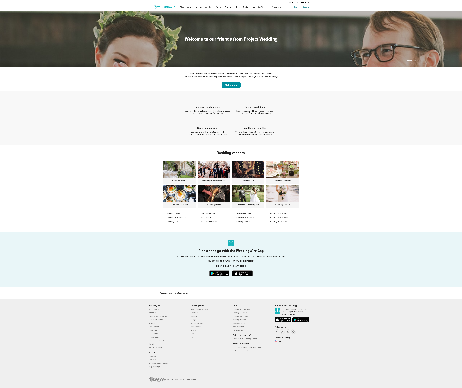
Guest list (194, 316)
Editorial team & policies (158, 316)
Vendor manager (197, 323)
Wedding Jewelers (243, 221)
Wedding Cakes (173, 213)
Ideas (237, 7)
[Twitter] (282, 331)
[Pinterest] (288, 331)
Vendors (209, 7)
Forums (218, 7)
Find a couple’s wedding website (245, 339)
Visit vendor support (240, 351)
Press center (154, 327)
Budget (193, 320)
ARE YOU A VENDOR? (300, 3)
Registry (246, 7)
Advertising (153, 330)
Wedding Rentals (208, 213)
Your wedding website (199, 309)
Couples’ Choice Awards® (159, 363)
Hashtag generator (240, 313)
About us (152, 313)
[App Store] (283, 322)
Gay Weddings (154, 367)
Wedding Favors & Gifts (279, 213)
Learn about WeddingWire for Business (247, 347)
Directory (152, 356)
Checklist (194, 313)
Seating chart (196, 327)
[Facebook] (277, 331)
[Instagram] (293, 331)
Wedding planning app (241, 309)
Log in (297, 7)
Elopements (276, 7)
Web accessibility (155, 347)
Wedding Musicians (243, 213)
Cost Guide (195, 334)
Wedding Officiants (175, 221)
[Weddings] (164, 7)
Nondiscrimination (156, 320)
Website (261, 7)
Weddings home (155, 309)
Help (193, 337)
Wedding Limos (207, 217)
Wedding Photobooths (279, 217)
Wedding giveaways (240, 316)
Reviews (152, 360)
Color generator (239, 323)
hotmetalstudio (410, 60)
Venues (199, 7)
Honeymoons (238, 330)
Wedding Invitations (209, 221)
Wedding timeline (239, 320)
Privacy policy (154, 337)
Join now (305, 7)
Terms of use (154, 334)
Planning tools (186, 7)
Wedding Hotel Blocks (279, 221)
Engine (193, 330)
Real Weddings (238, 327)
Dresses (228, 7)
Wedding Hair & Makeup (177, 217)
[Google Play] (300, 322)
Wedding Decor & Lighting (246, 217)
